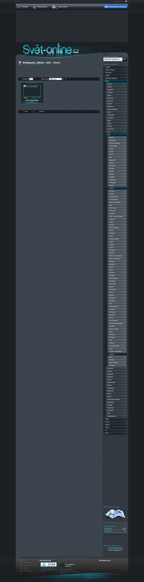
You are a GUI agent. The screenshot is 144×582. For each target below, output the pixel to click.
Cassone (112, 191)
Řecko (109, 394)
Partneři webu (28, 563)
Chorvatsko (110, 115)
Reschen (112, 315)
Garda (111, 222)
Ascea (111, 154)
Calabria (112, 177)
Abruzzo (111, 137)
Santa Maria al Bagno (116, 323)
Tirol (110, 340)
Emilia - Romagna (114, 202)
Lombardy (112, 250)
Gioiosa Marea (113, 228)
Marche (111, 253)
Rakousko (110, 391)
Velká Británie (111, 416)
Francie (109, 126)
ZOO (106, 433)
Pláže (107, 419)
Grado (111, 230)
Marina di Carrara (114, 258)
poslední (41, 111)
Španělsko (110, 402)
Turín (110, 357)
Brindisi (111, 171)
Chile (109, 112)
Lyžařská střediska (111, 78)
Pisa (110, 304)
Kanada (109, 371)
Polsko (109, 385)
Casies (111, 188)
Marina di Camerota (115, 256)
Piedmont (112, 298)
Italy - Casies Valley (32, 100)
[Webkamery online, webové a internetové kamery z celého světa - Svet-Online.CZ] (72, 48)
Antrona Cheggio (114, 143)
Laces (111, 236)
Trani (110, 349)
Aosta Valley (113, 146)
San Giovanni (113, 320)
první (26, 111)
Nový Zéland (111, 382)
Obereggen (112, 289)
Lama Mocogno (114, 239)
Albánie (109, 84)
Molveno (112, 273)
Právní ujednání (28, 571)
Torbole (111, 343)
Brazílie (109, 104)
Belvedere (112, 166)
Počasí (107, 422)
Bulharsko (110, 106)
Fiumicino (112, 211)
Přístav (107, 425)
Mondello (112, 275)
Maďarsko (110, 374)
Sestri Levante (113, 329)
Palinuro (112, 295)
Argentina (110, 90)
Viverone (112, 365)
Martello (111, 261)
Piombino (112, 301)
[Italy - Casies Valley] (30, 86)
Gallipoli (111, 219)
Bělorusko (110, 98)
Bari (110, 157)
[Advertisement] (72, 26)
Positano (112, 309)
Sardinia (112, 326)
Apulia (111, 152)
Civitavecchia (113, 197)
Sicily (111, 332)
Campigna (112, 182)
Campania (112, 180)
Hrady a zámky (109, 70)
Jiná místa (108, 73)
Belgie (109, 95)
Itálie (108, 135)
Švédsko (110, 405)
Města (107, 81)
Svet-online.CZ (97, 575)
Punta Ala (112, 312)
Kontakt (26, 568)
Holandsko (110, 129)
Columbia (110, 118)
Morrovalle (112, 284)
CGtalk (96, 577)
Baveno (111, 163)
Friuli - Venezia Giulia (115, 216)
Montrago (112, 281)
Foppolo (111, 213)
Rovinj (111, 318)
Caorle (111, 185)
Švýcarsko (110, 408)
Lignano (111, 244)
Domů (25, 560)
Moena (111, 267)
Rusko (109, 396)
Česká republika (112, 109)
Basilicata (112, 160)
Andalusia (112, 140)
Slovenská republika (113, 399)
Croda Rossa (113, 199)
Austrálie (110, 92)
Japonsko (110, 368)
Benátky (111, 168)
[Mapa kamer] (115, 519)
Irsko (108, 132)
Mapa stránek (28, 565)
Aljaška (109, 87)
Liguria (111, 247)
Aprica (111, 149)
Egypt (109, 120)
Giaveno (112, 225)
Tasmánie (110, 410)
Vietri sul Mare (113, 362)
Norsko (109, 379)
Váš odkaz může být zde (115, 548)
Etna (110, 205)
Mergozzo (112, 264)
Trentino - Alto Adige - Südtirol (115, 353)
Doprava (108, 67)
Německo (110, 377)
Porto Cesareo (113, 306)
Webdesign (90, 577)
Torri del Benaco (114, 346)
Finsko (109, 123)
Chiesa (111, 194)
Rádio (107, 427)
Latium (111, 242)
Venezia (111, 360)
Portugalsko (111, 388)
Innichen (112, 233)
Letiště (107, 75)
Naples (111, 287)
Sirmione (112, 334)
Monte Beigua (113, 278)
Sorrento (112, 337)
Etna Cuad (112, 208)
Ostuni (111, 292)
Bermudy (110, 101)
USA (108, 413)
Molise (111, 270)
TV (106, 430)
